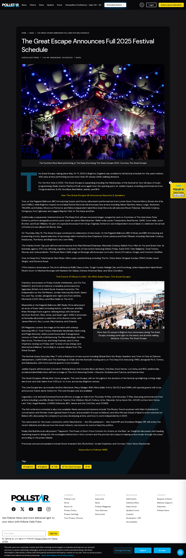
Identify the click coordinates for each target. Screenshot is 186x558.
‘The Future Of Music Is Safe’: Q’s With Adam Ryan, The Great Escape (93, 276)
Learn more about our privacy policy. (57, 555)
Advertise (161, 506)
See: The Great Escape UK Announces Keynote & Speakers (93, 195)
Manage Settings (123, 550)
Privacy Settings (71, 514)
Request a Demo (164, 499)
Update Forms (132, 510)
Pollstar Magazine (103, 506)
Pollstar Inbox (163, 510)
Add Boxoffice (132, 503)
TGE (55, 466)
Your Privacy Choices (73, 518)
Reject (143, 550)
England (42, 466)
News (78, 57)
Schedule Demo (114, 5)
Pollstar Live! (69, 499)
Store (66, 503)
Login (151, 5)
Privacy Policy (41, 538)
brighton (28, 466)
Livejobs (129, 514)
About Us (68, 506)
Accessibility (131, 522)
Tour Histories (101, 510)
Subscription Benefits (171, 5)
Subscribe (99, 499)
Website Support (165, 503)
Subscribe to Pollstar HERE (93, 449)
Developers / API (133, 518)
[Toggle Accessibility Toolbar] (180, 552)
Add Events (131, 499)
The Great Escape (71, 466)
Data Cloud (131, 506)
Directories (100, 514)
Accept (162, 550)
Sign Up (53, 533)
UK (87, 466)
